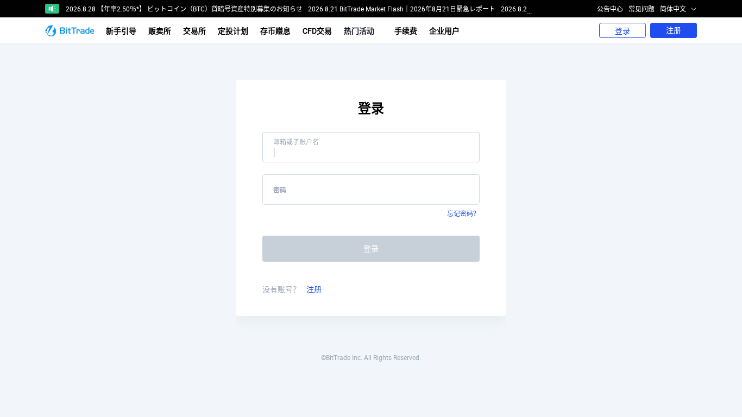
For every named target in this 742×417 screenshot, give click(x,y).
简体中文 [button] (674, 8)
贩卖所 (159, 31)
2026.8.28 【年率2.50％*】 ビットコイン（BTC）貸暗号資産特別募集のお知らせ (184, 8)
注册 (673, 30)
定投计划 (233, 31)
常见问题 (641, 8)
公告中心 (610, 8)
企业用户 (444, 31)
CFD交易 (317, 31)
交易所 (194, 31)
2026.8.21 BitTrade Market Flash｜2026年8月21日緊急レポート (401, 8)
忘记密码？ (463, 213)
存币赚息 (275, 31)
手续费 (405, 31)
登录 (622, 31)
